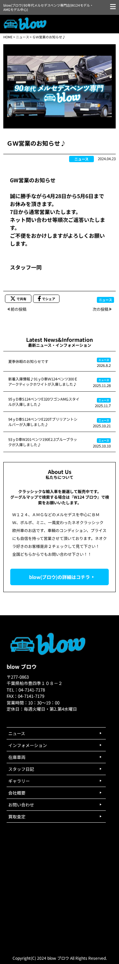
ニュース (22, 36)
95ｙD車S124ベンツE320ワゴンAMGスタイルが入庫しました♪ (43, 401)
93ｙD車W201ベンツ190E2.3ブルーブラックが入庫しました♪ (42, 442)
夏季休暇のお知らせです (28, 361)
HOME (8, 36)
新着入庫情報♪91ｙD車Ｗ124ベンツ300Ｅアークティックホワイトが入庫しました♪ (43, 381)
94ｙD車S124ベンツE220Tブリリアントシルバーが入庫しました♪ (42, 421)
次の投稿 (100, 309)
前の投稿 (18, 309)
